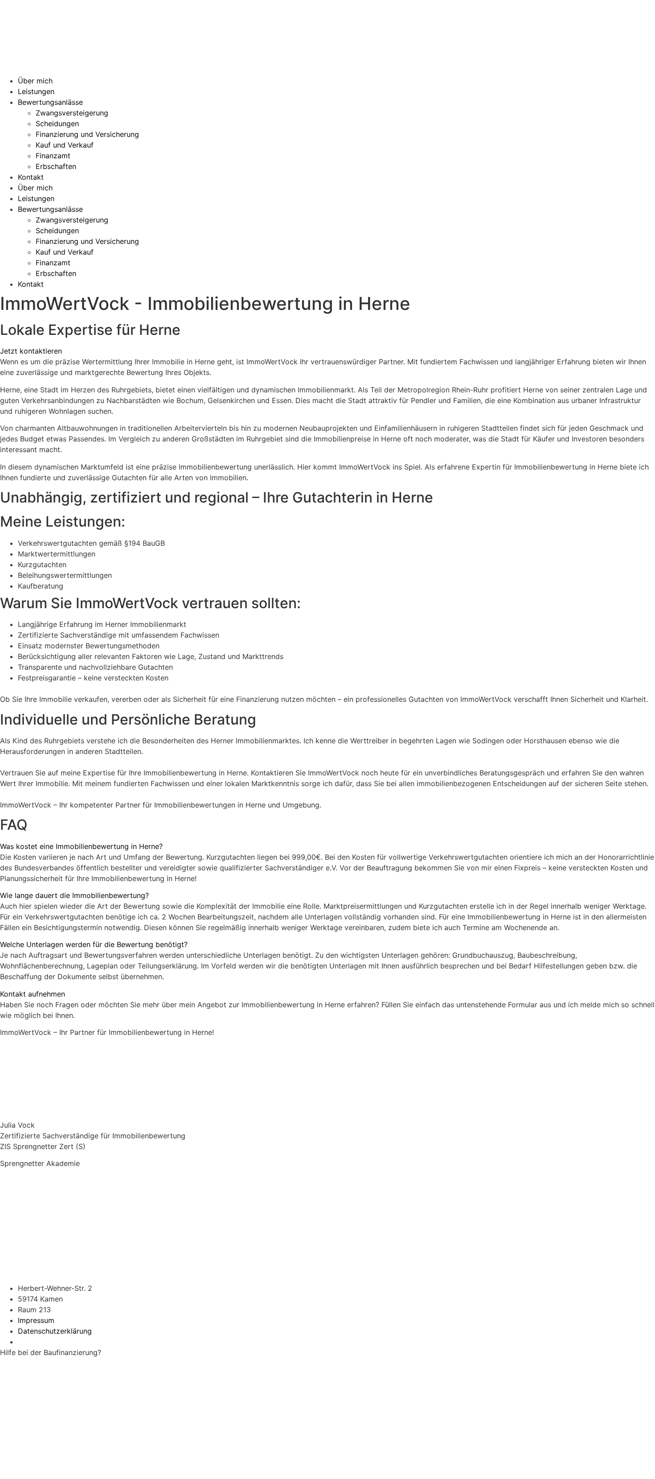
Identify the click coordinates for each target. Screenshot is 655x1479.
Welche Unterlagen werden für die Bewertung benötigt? (94, 944)
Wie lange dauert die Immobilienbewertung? (74, 895)
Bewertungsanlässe (50, 102)
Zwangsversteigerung (72, 112)
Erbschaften (56, 166)
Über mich (35, 80)
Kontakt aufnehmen (32, 993)
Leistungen (36, 91)
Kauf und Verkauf (65, 144)
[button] (327, 846)
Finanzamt (53, 155)
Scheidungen (57, 123)
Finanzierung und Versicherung (87, 134)
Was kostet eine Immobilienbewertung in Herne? (81, 846)
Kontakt (31, 177)
